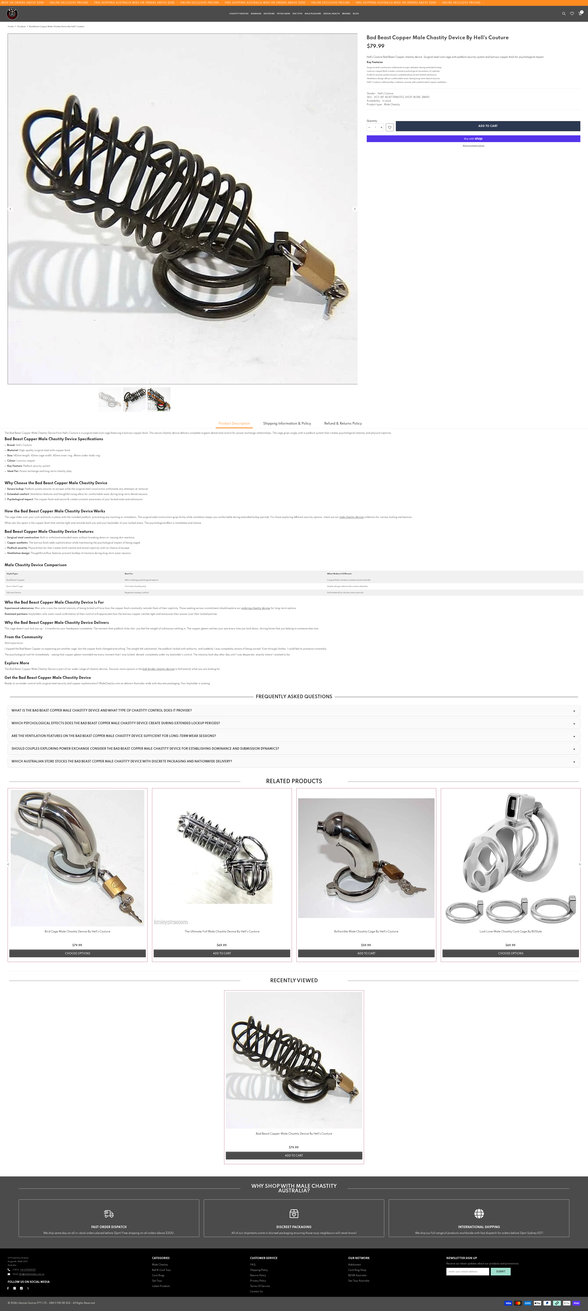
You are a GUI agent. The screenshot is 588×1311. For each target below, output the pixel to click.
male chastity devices (351, 517)
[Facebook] (8, 1288)
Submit (500, 1272)
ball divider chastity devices (159, 669)
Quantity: (372, 121)
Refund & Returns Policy (343, 423)
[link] (390, 127)
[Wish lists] (572, 13)
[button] (10, 209)
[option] (183, 209)
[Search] (564, 13)
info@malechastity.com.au (31, 1274)
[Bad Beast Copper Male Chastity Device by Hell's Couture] (294, 1060)
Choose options (77, 953)
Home (11, 27)
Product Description (234, 423)
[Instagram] (14, 1288)
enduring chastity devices (255, 608)
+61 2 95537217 (28, 1270)
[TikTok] (21, 1288)
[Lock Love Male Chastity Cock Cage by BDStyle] (511, 858)
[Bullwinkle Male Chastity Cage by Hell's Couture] (366, 858)
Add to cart (488, 126)
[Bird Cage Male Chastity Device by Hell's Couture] (77, 858)
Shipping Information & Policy (287, 423)
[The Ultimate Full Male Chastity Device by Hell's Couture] (222, 858)
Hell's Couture (385, 93)
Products (21, 27)
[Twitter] (28, 1288)
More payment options (473, 146)
